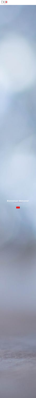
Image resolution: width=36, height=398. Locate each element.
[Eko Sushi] (4, 2)
